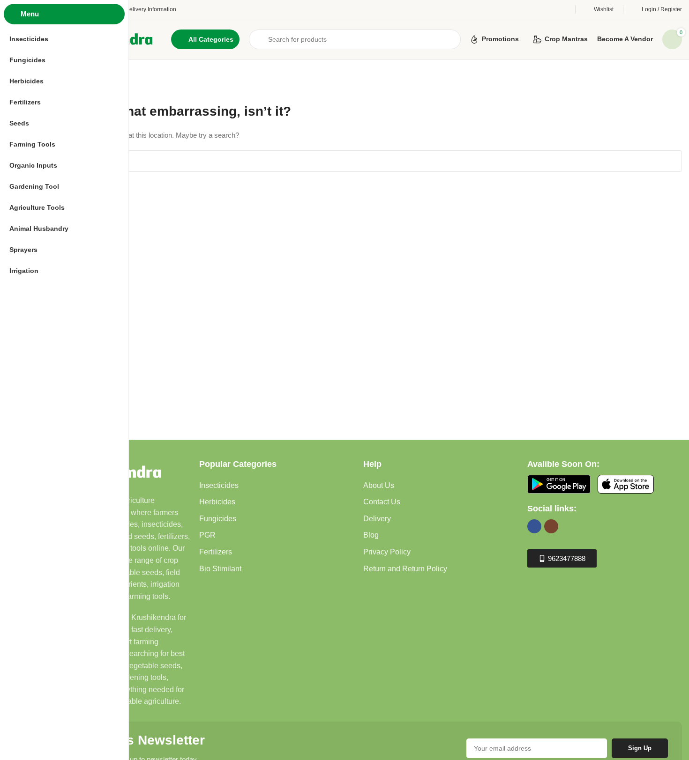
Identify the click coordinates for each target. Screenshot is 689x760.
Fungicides (217, 519)
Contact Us (381, 502)
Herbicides (217, 502)
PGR (207, 535)
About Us (378, 485)
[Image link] (559, 483)
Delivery (377, 519)
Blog (371, 535)
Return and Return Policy (405, 569)
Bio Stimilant (220, 569)
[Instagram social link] (551, 526)
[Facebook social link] (534, 526)
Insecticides (219, 485)
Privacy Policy (387, 552)
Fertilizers (215, 552)
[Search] (671, 161)
